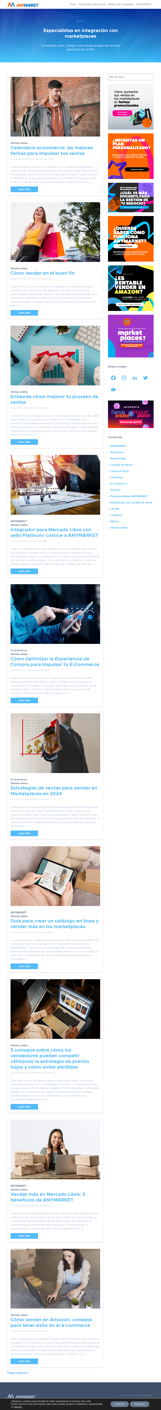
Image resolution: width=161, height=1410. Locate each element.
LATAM (114, 509)
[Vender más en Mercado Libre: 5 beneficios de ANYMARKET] (55, 1151)
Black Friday (118, 458)
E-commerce (19, 650)
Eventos (115, 490)
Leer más (24, 189)
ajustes (18, 1407)
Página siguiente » (18, 1373)
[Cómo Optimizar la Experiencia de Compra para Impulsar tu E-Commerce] (55, 616)
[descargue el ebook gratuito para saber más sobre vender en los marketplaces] (131, 336)
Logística (116, 515)
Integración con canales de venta (131, 502)
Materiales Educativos (92, 4)
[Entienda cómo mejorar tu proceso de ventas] (55, 358)
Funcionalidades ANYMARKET (129, 496)
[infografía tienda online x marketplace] (131, 414)
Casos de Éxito (119, 471)
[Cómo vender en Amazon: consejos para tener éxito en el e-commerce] (55, 1281)
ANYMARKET (144, 4)
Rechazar (140, 1404)
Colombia (116, 477)
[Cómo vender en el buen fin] (55, 234)
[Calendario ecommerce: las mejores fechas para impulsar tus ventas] (55, 109)
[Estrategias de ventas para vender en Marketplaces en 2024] (55, 745)
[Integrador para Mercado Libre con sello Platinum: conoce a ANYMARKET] (55, 487)
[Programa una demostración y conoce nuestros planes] (131, 238)
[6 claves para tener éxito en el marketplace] (131, 288)
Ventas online (19, 143)
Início (73, 4)
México (114, 521)
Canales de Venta (121, 465)
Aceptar (119, 1404)
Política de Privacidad (120, 4)
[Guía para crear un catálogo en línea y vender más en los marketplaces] (55, 878)
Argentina (116, 452)
